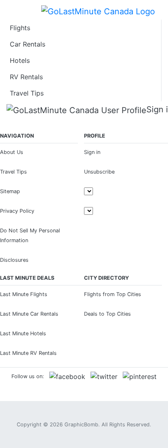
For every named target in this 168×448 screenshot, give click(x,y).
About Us (11, 152)
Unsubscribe (99, 172)
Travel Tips (27, 93)
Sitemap (10, 191)
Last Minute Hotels (23, 333)
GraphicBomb (81, 424)
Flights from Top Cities (112, 294)
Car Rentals (27, 44)
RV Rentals (26, 77)
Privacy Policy (17, 211)
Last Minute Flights (23, 294)
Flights (20, 28)
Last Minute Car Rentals (29, 314)
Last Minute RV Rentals (28, 353)
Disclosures (14, 260)
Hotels (20, 60)
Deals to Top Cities (107, 314)
